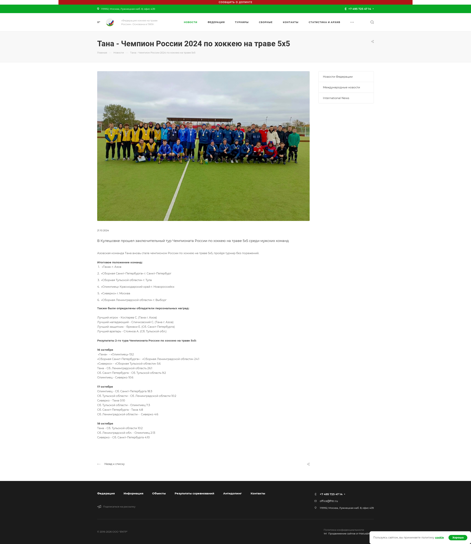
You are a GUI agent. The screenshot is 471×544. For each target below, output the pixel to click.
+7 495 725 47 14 (359, 9)
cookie (439, 537)
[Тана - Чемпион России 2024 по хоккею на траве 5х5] (203, 146)
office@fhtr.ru (329, 501)
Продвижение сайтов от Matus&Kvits (351, 533)
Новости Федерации (338, 76)
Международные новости (341, 87)
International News (336, 98)
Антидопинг (232, 493)
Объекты (159, 493)
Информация (133, 493)
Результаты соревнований (194, 493)
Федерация (106, 493)
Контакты (258, 493)
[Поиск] (372, 22)
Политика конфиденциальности (344, 529)
